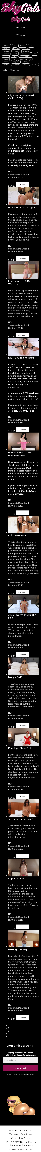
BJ (27, 48)
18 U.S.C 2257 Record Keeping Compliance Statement (21, 1143)
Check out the (15, 145)
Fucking (5, 56)
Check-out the (15, 393)
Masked (5, 59)
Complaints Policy (20, 1138)
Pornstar (5, 62)
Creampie (6, 54)
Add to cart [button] (22, 184)
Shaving (26, 62)
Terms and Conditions (20, 1134)
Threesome (16, 64)
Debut (15, 54)
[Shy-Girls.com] (20, 7)
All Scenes (6, 46)
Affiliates (12, 1130)
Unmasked (34, 64)
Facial (34, 54)
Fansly (14, 165)
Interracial (26, 56)
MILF (13, 59)
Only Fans (28, 165)
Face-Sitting (25, 54)
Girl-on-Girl (16, 56)
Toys (25, 64)
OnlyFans (31, 491)
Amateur (22, 46)
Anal (31, 46)
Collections (26, 51)
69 (14, 46)
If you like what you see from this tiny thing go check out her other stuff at (22, 488)
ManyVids (18, 494)
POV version (30, 393)
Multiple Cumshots (25, 59)
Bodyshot (6, 51)
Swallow (5, 64)
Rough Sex (16, 62)
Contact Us (25, 1130)
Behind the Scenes (17, 48)
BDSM (5, 48)
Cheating (15, 51)
